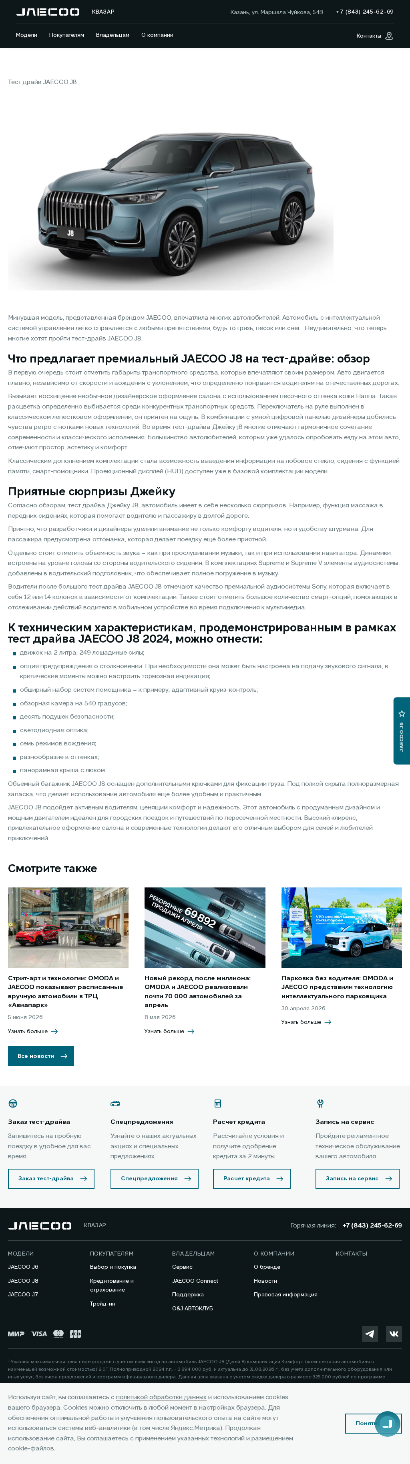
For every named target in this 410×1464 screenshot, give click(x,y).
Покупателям (66, 35)
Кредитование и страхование (112, 1285)
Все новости (36, 1056)
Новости (265, 1281)
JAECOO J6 (23, 1267)
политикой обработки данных (161, 1397)
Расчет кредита (246, 1179)
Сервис (182, 1267)
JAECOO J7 (23, 1295)
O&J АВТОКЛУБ (192, 1309)
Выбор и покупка (113, 1267)
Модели (26, 35)
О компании (157, 35)
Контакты (352, 1254)
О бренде (267, 1267)
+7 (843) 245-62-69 (372, 1226)
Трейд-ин (102, 1304)
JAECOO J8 (23, 1281)
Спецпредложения (149, 1179)
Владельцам (112, 35)
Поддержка (188, 1295)
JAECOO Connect (195, 1281)
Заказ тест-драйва (46, 1179)
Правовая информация (286, 1295)
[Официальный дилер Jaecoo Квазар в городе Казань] (47, 12)
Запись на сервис (352, 1179)
